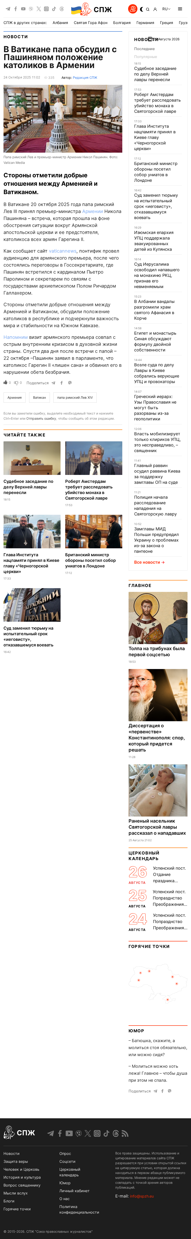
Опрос (65, 1153)
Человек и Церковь (21, 1169)
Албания (60, 22)
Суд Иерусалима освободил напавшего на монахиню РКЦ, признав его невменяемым (157, 275)
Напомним (15, 337)
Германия (145, 22)
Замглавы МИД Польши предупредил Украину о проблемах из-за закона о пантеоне (156, 540)
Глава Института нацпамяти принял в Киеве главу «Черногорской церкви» (155, 137)
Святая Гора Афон (90, 22)
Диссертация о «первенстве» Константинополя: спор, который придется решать (157, 738)
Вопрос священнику (22, 1185)
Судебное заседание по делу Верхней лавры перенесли (28, 487)
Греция (166, 22)
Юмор (136, 1030)
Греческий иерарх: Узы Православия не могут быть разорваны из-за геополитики (155, 407)
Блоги (8, 1201)
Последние (144, 48)
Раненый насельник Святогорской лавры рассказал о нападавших (157, 827)
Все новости (147, 562)
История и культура (22, 1177)
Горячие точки (149, 946)
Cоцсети (67, 1161)
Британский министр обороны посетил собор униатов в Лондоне (90, 560)
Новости (15, 36)
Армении (92, 211)
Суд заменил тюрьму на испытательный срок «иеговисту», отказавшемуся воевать (156, 206)
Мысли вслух (15, 1193)
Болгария (122, 22)
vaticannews (62, 251)
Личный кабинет (74, 1190)
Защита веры (15, 1161)
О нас (64, 1198)
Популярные (145, 56)
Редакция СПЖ (85, 77)
